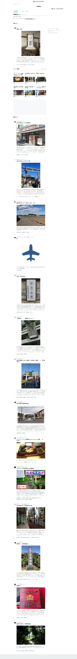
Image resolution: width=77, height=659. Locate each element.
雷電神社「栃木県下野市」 (40, 73)
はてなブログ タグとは (51, 30)
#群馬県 (18, 579)
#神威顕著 (30, 499)
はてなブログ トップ (17, 4)
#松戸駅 (24, 537)
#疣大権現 (28, 397)
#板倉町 (21, 579)
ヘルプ (56, 30)
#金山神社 (26, 154)
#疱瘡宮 (31, 397)
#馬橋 (22, 537)
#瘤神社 (24, 397)
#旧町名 (18, 312)
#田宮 (24, 312)
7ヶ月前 (23, 121)
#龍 (17, 270)
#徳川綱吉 (18, 499)
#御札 (30, 64)
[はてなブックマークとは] (19, 68)
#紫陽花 (25, 617)
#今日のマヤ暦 (24, 196)
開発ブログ (59, 30)
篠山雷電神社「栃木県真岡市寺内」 (18, 87)
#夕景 (20, 650)
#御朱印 (26, 499)
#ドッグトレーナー (31, 196)
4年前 (25, 437)
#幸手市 (31, 312)
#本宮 (28, 579)
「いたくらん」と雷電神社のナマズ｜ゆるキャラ (41, 87)
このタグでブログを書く (59, 8)
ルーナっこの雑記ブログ (20, 437)
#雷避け (33, 64)
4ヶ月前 (22, 27)
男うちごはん (18, 27)
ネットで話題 (21, 11)
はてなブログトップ (51, 31)
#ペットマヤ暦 (19, 196)
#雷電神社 (24, 64)
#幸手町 (21, 312)
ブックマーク (16, 72)
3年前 (22, 358)
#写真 (17, 650)
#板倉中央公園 (31, 650)
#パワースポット (32, 579)
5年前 (25, 466)
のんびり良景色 (19, 542)
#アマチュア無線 (19, 64)
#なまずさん (23, 499)
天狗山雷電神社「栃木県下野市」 (30, 74)
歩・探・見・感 (19, 358)
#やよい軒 (22, 154)
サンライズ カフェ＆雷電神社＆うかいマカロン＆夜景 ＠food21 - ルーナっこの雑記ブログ (18, 74)
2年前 (24, 159)
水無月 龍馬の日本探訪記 (20, 466)
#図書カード (28, 537)
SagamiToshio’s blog (19, 622)
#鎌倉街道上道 (19, 232)
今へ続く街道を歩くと (20, 201)
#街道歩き (27, 232)
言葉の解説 (16, 11)
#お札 (28, 64)
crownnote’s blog (19, 121)
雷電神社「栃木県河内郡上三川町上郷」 (30, 87)
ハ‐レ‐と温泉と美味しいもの (21, 584)
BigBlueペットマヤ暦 (20, 159)
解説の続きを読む (29, 18)
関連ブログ (27, 11)
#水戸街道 (18, 537)
